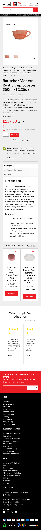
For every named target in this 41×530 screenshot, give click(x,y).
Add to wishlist (22, 141)
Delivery (7, 174)
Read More (7, 116)
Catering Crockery (18, 70)
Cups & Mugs (32, 70)
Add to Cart (14, 134)
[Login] (30, 3)
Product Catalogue (10, 68)
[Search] (35, 10)
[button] (35, 59)
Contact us (9, 495)
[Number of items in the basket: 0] (36, 4)
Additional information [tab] (13, 170)
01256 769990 (9, 4)
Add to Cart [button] (11, 293)
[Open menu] (4, 3)
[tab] (20, 174)
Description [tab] (8, 166)
